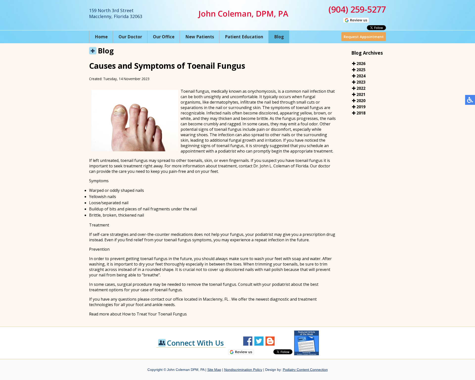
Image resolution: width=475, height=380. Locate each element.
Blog (279, 37)
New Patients (199, 37)
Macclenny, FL (216, 299)
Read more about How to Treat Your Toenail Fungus (138, 314)
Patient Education (244, 37)
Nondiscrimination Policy (243, 370)
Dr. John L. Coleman (271, 166)
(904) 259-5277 (357, 9)
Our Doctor (130, 37)
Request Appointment (364, 36)
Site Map (214, 370)
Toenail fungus (195, 91)
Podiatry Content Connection (305, 370)
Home (101, 37)
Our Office (163, 37)
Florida (302, 166)
